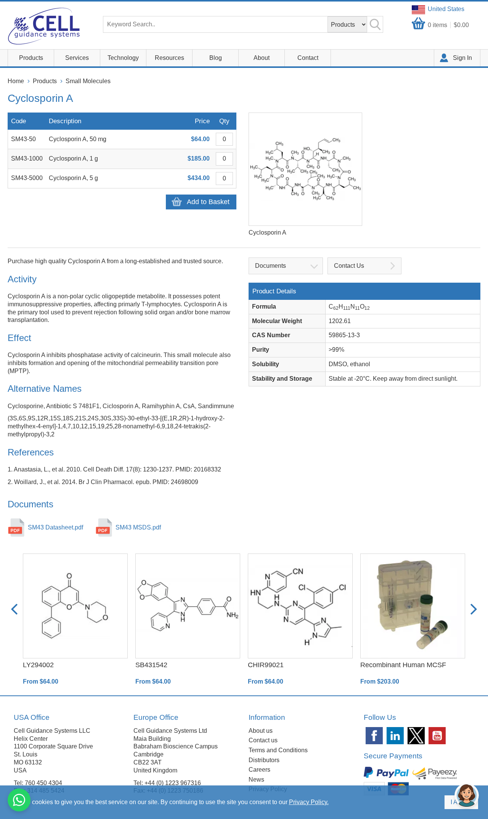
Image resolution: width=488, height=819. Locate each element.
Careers (259, 769)
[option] (75, 620)
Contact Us (349, 265)
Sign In (462, 58)
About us (261, 730)
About (262, 58)
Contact (307, 58)
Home (16, 81)
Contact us (263, 740)
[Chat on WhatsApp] (19, 799)
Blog (215, 58)
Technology (123, 58)
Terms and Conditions (278, 750)
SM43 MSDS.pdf (138, 527)
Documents (270, 265)
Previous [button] (14, 609)
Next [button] (473, 609)
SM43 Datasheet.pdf (55, 527)
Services (77, 58)
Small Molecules (88, 81)
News (256, 779)
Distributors (264, 760)
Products (31, 58)
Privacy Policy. (309, 802)
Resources (169, 58)
